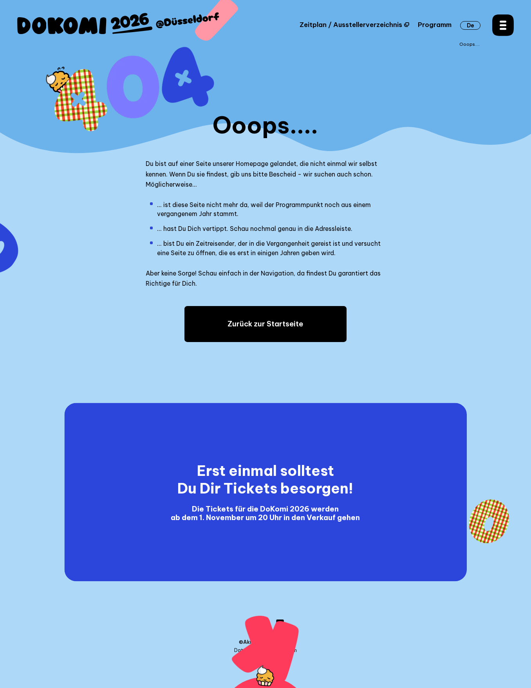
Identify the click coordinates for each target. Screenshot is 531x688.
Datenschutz (249, 650)
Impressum (284, 650)
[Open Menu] (503, 25)
